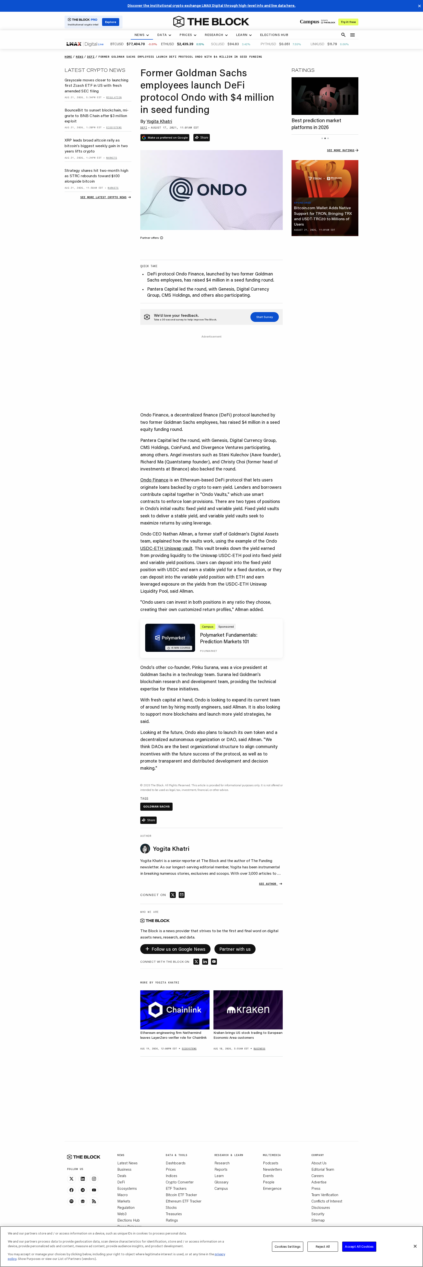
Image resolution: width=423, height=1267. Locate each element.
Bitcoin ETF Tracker (181, 1195)
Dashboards (176, 1163)
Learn (219, 1176)
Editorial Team (322, 1169)
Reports (220, 1169)
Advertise (319, 1182)
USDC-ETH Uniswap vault (166, 548)
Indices (171, 1176)
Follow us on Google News (175, 948)
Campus (221, 1188)
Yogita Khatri (159, 121)
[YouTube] (94, 1190)
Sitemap (318, 1220)
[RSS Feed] (94, 1201)
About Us (319, 1163)
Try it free (348, 22)
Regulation (126, 1207)
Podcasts (270, 1163)
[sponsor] (325, 179)
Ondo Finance (154, 480)
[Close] (415, 1246)
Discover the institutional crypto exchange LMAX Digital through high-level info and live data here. (211, 5)
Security (317, 1214)
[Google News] (82, 1201)
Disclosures (320, 1207)
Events (268, 1176)
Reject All (323, 1246)
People (268, 1182)
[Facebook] (71, 1190)
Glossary (221, 1182)
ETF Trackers (176, 1188)
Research (222, 1163)
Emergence (272, 1188)
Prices (171, 1169)
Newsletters (272, 1169)
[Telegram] (82, 1190)
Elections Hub (128, 1220)
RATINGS (303, 70)
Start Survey (264, 317)
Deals (121, 1176)
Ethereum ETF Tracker (183, 1201)
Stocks (171, 1207)
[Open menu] (352, 35)
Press (315, 1188)
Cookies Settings (288, 1246)
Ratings (172, 1220)
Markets (123, 1201)
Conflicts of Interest (326, 1201)
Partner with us (235, 949)
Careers (317, 1176)
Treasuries (174, 1214)
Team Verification (324, 1195)
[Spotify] (71, 1201)
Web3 (122, 1214)
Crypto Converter (180, 1182)
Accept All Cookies (359, 1246)
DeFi (121, 1182)
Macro (122, 1195)
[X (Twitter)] (71, 1179)
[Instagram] (94, 1179)
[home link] (211, 22)
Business (124, 1169)
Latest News (127, 1163)
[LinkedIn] (82, 1179)
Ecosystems (127, 1188)
